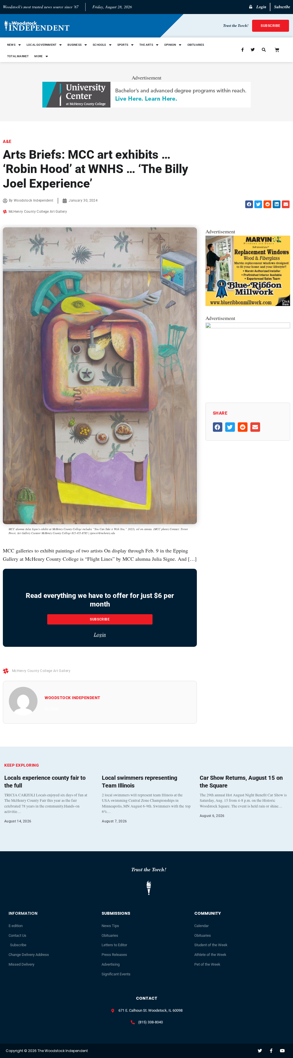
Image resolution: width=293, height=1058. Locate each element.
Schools (99, 44)
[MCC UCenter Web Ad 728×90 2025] (146, 105)
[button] (249, 204)
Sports (122, 44)
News (11, 44)
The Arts (146, 44)
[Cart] (277, 49)
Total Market (18, 56)
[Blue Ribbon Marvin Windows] (247, 304)
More (38, 56)
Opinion (170, 44)
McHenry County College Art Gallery (38, 212)
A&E (7, 141)
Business (75, 44)
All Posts (52, 708)
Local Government (41, 44)
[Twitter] (260, 1051)
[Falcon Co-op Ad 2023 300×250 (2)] (247, 326)
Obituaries (195, 44)
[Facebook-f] (271, 1051)
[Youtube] (282, 1051)
